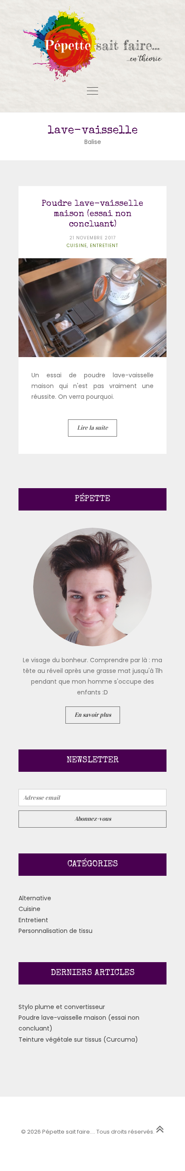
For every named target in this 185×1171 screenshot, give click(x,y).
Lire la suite (92, 427)
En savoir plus (92, 714)
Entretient (104, 245)
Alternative (34, 898)
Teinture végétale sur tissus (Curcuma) (78, 1039)
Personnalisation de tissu (55, 930)
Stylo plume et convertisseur (61, 1007)
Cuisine (77, 245)
